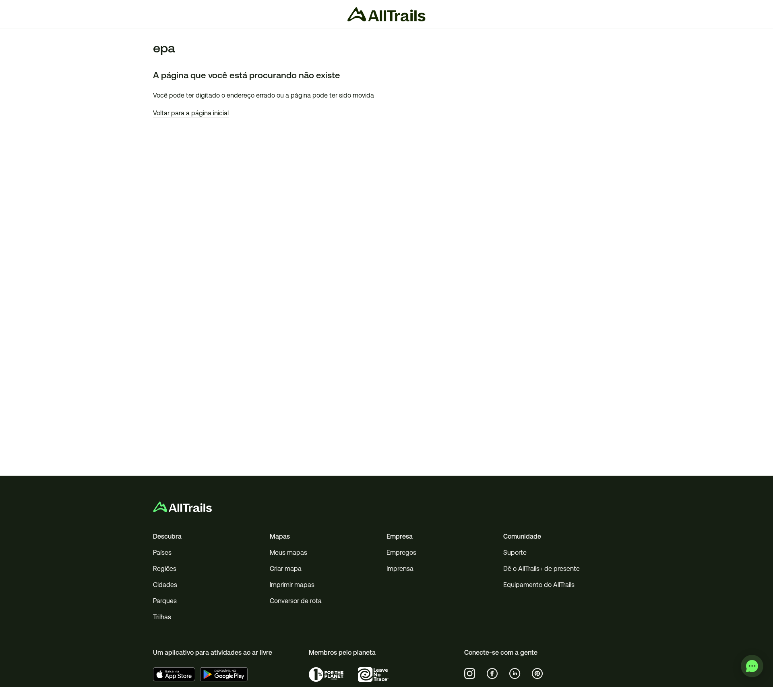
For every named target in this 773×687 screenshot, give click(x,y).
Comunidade (522, 536)
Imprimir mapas (292, 585)
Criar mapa (286, 568)
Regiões (164, 568)
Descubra (167, 536)
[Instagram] (469, 673)
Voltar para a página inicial (191, 113)
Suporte (515, 552)
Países (162, 552)
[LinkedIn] (515, 673)
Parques (165, 601)
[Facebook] (492, 673)
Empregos (401, 552)
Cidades (165, 585)
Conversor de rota (296, 601)
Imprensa (399, 568)
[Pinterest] (537, 673)
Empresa (399, 536)
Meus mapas (288, 552)
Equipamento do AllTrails (539, 585)
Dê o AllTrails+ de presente (541, 568)
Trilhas (162, 617)
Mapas (280, 536)
